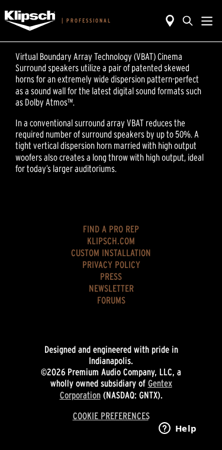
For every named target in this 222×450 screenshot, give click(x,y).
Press (111, 276)
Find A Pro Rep (111, 229)
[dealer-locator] (170, 21)
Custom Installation (111, 252)
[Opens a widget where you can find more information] (177, 429)
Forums (111, 300)
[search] (188, 21)
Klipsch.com (111, 240)
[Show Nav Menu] (207, 21)
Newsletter (111, 288)
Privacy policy (111, 264)
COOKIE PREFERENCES (111, 415)
